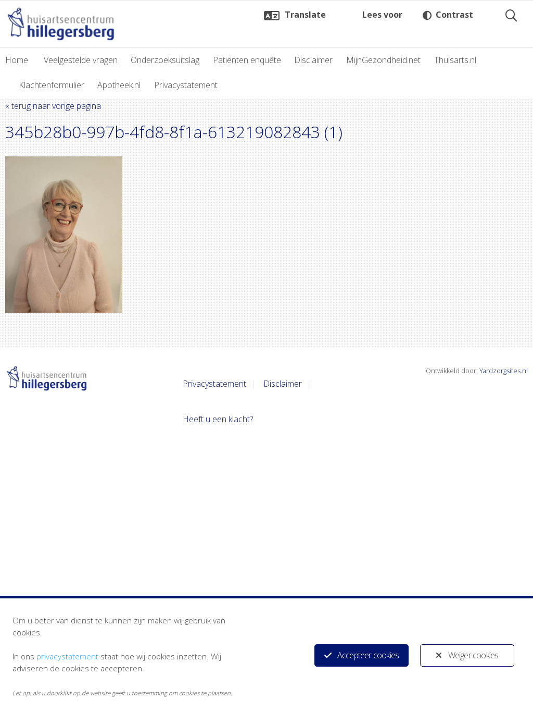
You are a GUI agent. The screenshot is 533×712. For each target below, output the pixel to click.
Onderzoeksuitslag (165, 60)
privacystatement (67, 656)
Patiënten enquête (247, 60)
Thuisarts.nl (455, 60)
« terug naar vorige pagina (53, 106)
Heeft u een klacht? (218, 419)
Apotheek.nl (119, 85)
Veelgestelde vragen (81, 60)
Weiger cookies (473, 655)
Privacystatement (186, 85)
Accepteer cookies (368, 655)
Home (16, 60)
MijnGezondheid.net (383, 60)
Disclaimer (313, 60)
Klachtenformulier (51, 85)
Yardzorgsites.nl (503, 370)
